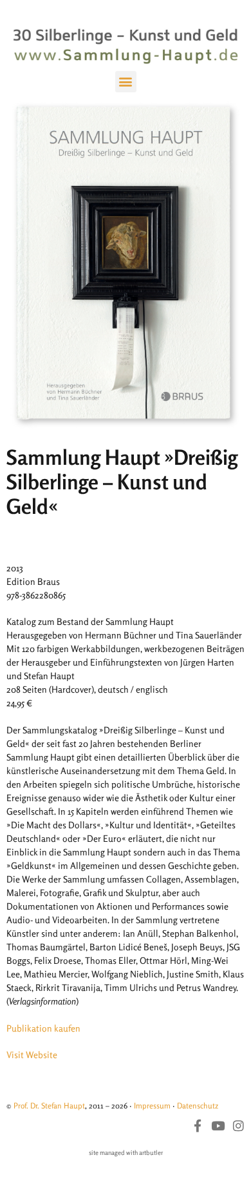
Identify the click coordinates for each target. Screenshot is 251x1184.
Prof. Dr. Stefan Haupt (49, 1105)
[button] (125, 81)
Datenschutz (197, 1105)
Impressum (152, 1105)
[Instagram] (238, 1125)
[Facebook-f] (197, 1125)
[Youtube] (218, 1125)
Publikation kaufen (43, 1028)
